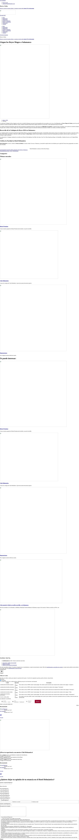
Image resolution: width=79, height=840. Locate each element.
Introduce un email (16, 801)
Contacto (4, 24)
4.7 (1, 715)
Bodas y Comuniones (6, 21)
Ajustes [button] (4, 669)
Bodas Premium (4, 226)
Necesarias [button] (2, 679)
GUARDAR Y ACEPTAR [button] (5, 698)
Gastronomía (4, 23)
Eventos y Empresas (6, 20)
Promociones (5, 18)
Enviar (1, 839)
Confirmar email (35, 801)
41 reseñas (1, 717)
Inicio (3, 17)
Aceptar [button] (1, 669)
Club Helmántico (4, 280)
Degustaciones (3, 353)
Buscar (38, 701)
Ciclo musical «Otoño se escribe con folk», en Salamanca (14, 605)
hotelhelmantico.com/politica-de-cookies (54, 667)
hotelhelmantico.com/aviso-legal (15, 668)
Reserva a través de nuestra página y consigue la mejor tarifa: (17, 8)
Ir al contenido (3, 0)
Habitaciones (5, 19)
